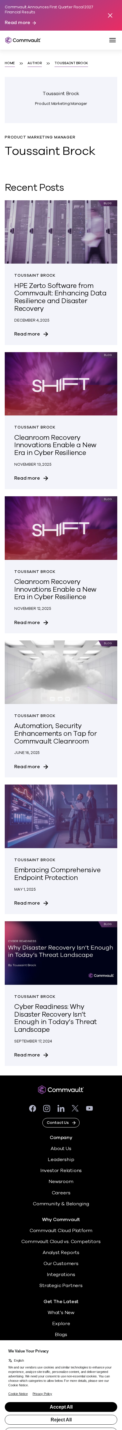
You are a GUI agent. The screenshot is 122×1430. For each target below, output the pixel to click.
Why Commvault (61, 1220)
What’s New (61, 1312)
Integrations (61, 1274)
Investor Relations (61, 1170)
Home (10, 63)
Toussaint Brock (71, 63)
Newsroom (61, 1181)
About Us (61, 1148)
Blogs (61, 1334)
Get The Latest (61, 1302)
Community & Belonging (61, 1204)
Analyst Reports (61, 1252)
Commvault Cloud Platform (61, 1230)
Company (61, 1138)
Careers (61, 1193)
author (35, 63)
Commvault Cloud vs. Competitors (60, 1241)
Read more (17, 23)
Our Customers (61, 1263)
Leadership (61, 1159)
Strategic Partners (61, 1285)
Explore (61, 1323)
